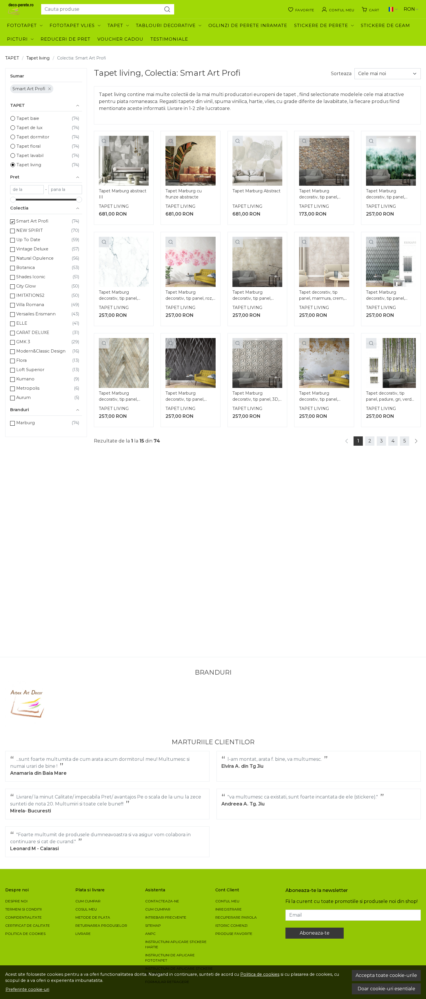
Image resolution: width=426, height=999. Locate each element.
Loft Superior (30, 369)
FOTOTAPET (22, 25)
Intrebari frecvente (165, 917)
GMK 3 (23, 341)
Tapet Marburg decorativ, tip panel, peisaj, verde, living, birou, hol (385, 194)
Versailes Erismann (36, 314)
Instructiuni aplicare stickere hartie (176, 944)
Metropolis (27, 388)
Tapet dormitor (33, 137)
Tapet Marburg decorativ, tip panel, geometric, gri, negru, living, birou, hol (187, 397)
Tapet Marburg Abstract (256, 191)
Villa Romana (30, 304)
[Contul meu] (338, 9)
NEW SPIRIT (29, 230)
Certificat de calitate (27, 925)
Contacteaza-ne (162, 901)
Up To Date (28, 239)
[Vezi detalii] (104, 141)
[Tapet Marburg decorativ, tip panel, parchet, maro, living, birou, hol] (124, 363)
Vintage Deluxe (32, 249)
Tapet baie (28, 118)
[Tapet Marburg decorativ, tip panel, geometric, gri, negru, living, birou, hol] (190, 363)
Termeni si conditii (23, 909)
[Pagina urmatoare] (416, 441)
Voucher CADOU (120, 39)
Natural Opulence (35, 258)
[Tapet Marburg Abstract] (257, 161)
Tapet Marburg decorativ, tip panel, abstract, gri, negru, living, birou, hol (385, 296)
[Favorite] (301, 9)
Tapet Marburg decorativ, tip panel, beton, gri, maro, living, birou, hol (322, 397)
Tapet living (38, 58)
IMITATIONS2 (30, 295)
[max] (65, 189)
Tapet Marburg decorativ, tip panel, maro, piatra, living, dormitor (318, 194)
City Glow (26, 286)
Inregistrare (228, 909)
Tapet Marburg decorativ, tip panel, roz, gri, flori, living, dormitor (189, 296)
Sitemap (153, 925)
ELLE (21, 323)
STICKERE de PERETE (321, 25)
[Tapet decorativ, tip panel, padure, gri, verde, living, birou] (391, 363)
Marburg (25, 422)
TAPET (115, 25)
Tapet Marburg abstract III (122, 194)
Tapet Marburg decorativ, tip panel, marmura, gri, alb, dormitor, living (118, 296)
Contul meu (227, 901)
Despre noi (16, 901)
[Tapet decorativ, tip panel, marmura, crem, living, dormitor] (324, 262)
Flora (21, 360)
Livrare (83, 933)
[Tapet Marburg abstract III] (124, 161)
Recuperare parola (236, 917)
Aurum (23, 397)
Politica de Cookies (25, 933)
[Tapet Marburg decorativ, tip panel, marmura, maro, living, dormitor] (257, 262)
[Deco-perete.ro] (20, 9)
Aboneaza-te (314, 933)
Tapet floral (29, 146)
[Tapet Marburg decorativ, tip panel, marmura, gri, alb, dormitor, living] (124, 262)
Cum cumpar (88, 901)
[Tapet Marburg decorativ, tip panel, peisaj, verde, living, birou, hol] (391, 161)
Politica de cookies (259, 974)
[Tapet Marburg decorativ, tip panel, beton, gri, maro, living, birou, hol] (324, 363)
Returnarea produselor (101, 925)
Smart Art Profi (28, 88)
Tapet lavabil (30, 155)
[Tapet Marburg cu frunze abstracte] (190, 161)
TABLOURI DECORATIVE (166, 25)
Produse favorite (233, 933)
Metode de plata (92, 917)
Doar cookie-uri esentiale (386, 988)
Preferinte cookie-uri (27, 989)
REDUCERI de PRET (65, 39)
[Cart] (370, 9)
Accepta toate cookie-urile (386, 975)
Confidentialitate (23, 917)
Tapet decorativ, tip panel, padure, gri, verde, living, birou (390, 397)
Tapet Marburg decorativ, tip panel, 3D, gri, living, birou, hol (255, 397)
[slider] (13, 200)
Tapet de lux (30, 127)
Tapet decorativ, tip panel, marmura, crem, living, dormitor (321, 296)
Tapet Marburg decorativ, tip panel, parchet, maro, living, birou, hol (120, 397)
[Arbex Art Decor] (28, 704)
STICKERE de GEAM (385, 25)
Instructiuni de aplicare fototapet (170, 957)
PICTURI (17, 39)
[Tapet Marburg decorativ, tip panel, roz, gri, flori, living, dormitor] (190, 262)
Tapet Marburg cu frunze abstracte (183, 194)
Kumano (25, 379)
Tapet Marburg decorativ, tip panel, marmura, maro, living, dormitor (254, 296)
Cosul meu (86, 909)
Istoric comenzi (231, 925)
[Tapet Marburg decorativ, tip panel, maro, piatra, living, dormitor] (324, 161)
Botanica (25, 267)
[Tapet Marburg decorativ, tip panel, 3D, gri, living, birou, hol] (257, 363)
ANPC (150, 933)
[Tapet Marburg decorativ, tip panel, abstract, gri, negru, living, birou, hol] (391, 262)
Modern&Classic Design (40, 351)
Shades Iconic (30, 276)
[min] (27, 189)
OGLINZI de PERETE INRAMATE (247, 25)
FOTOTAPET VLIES (72, 25)
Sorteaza (341, 73)
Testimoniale (169, 39)
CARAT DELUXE (32, 332)
